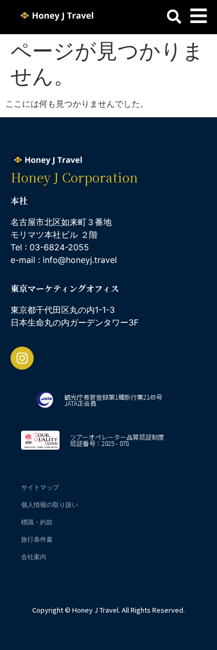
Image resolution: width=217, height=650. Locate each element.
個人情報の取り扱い (49, 505)
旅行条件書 (37, 539)
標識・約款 (37, 522)
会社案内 (33, 557)
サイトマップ (40, 487)
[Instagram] (22, 358)
